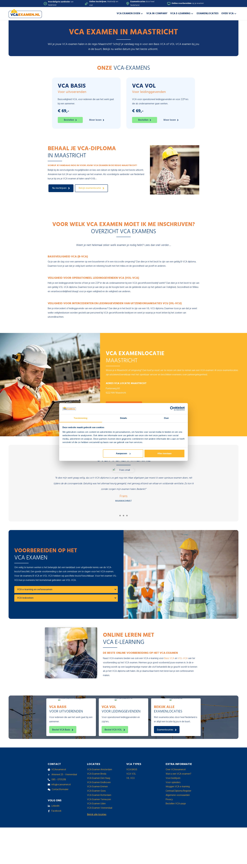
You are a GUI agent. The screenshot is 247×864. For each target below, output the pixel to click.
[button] (142, 13)
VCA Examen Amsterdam (99, 770)
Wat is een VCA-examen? (178, 774)
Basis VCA (169, 658)
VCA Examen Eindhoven (99, 782)
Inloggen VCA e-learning (178, 787)
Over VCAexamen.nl (176, 770)
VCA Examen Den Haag (98, 778)
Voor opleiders (173, 782)
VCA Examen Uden (96, 804)
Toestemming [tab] (80, 418)
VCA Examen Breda (96, 774)
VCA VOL (131, 774)
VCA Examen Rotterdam (99, 795)
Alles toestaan (164, 453)
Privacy (169, 799)
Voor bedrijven (173, 778)
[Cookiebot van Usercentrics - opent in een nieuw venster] (172, 408)
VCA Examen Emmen (97, 787)
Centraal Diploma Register (178, 791)
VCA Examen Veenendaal (99, 808)
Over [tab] (166, 418)
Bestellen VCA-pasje (176, 804)
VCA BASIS (131, 770)
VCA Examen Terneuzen (99, 799)
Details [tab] (123, 418)
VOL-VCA (183, 658)
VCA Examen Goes (96, 791)
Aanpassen (121, 453)
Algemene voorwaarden (178, 795)
